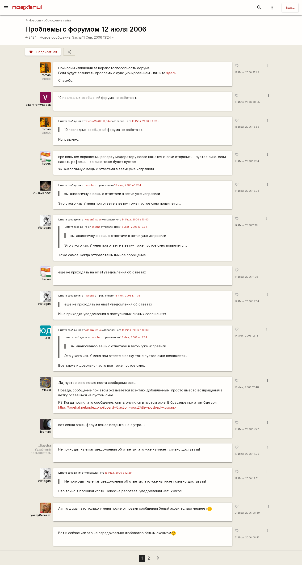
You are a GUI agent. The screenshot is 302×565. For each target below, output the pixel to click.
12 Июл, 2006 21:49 (247, 72)
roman (46, 75)
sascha (89, 185)
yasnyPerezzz (40, 515)
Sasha (77, 37)
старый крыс (93, 219)
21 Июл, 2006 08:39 (247, 512)
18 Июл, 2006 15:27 (247, 429)
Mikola (46, 389)
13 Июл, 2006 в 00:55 (145, 121)
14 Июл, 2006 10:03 (247, 190)
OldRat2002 (42, 193)
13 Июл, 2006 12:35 (247, 126)
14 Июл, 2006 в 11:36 (127, 295)
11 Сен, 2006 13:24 (98, 37)
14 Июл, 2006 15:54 (247, 301)
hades (46, 163)
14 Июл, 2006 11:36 (246, 276)
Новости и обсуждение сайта (48, 20)
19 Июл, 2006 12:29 (247, 453)
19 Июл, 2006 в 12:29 (118, 472)
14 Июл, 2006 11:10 (246, 225)
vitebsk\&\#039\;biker (98, 121)
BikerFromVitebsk (38, 104)
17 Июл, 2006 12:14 (246, 335)
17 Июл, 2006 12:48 (247, 387)
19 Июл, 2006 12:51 (246, 478)
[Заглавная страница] (27, 3)
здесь (171, 73)
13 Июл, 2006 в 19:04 (127, 185)
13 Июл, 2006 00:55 (247, 102)
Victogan (44, 227)
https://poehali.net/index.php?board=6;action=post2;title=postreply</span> (117, 407)
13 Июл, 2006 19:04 (247, 161)
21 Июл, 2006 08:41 (247, 537)
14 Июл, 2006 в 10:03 (135, 219)
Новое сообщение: (55, 37)
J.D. (48, 338)
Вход (290, 7)
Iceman (45, 431)
